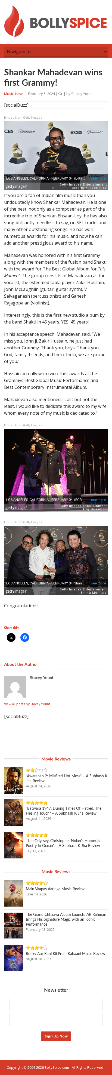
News (19, 93)
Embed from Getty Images (23, 117)
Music (9, 93)
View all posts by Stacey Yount (29, 704)
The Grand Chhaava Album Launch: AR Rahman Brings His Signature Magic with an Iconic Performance (66, 919)
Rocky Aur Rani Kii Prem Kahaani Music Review (65, 954)
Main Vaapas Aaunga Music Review (55, 889)
